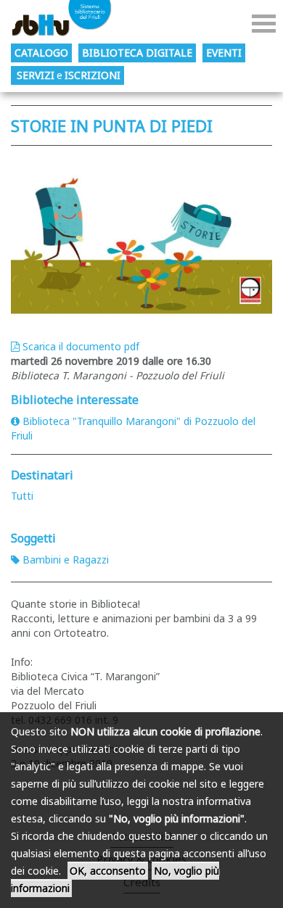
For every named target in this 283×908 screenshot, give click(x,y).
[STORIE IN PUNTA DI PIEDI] (141, 239)
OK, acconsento (108, 871)
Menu (264, 24)
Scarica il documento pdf (80, 346)
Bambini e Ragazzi (65, 559)
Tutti (22, 496)
